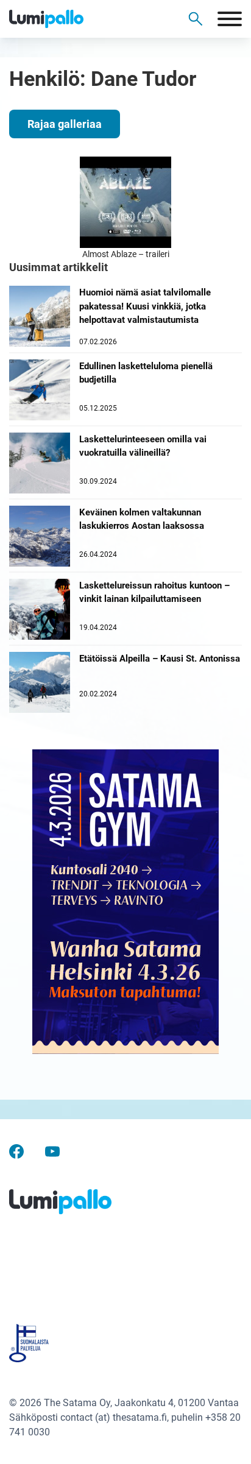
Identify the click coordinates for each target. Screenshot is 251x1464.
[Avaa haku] (195, 19)
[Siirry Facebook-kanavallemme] (16, 1150)
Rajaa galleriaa (64, 124)
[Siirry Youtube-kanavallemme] (52, 1150)
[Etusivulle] (67, 19)
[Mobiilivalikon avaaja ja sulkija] (229, 19)
